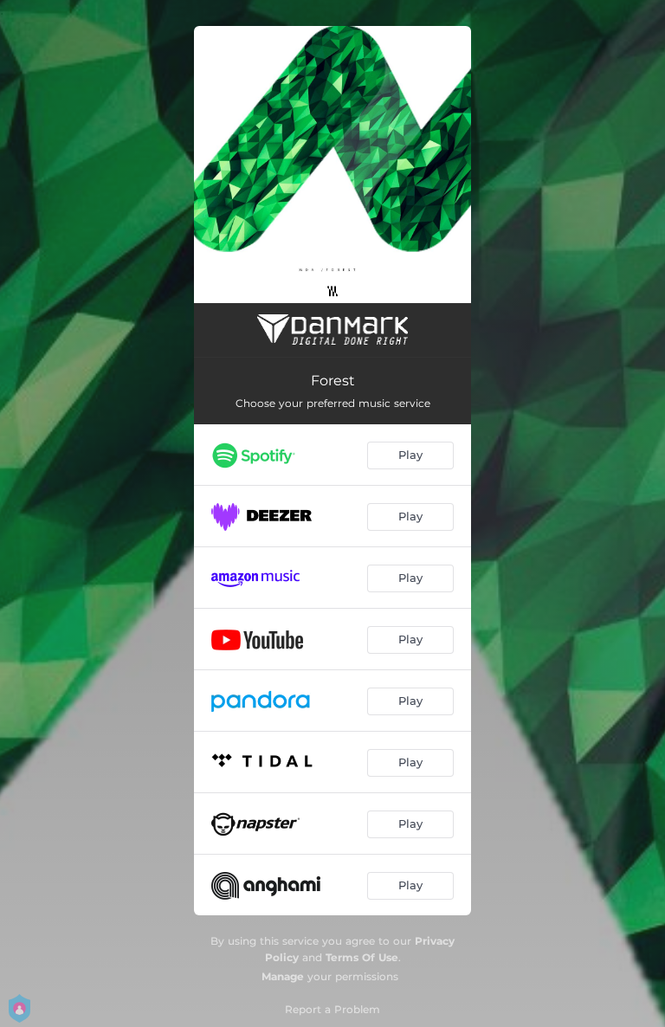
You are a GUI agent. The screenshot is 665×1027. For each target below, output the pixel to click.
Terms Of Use (362, 957)
